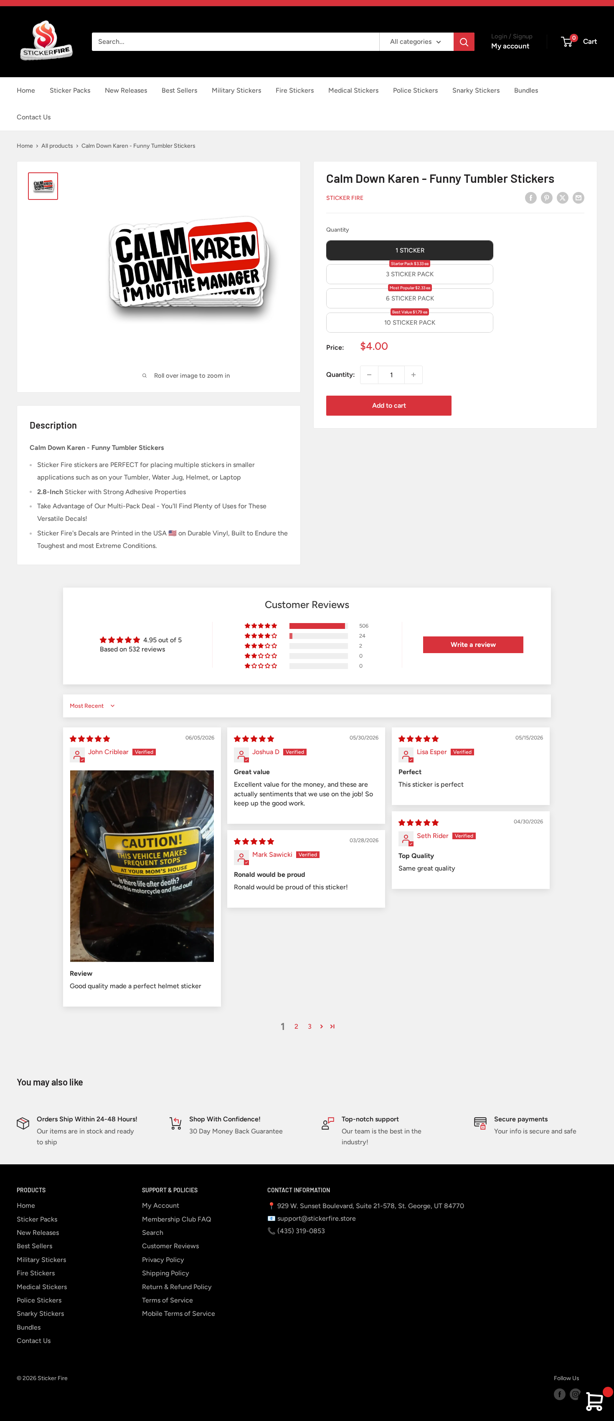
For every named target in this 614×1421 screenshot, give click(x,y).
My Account (160, 1205)
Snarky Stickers (476, 90)
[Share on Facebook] (531, 197)
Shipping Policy (165, 1273)
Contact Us (34, 117)
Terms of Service (167, 1300)
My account (510, 46)
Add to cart (389, 405)
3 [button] (310, 1026)
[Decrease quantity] (369, 375)
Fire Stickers (295, 90)
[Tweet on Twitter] (562, 197)
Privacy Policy (163, 1260)
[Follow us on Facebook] (560, 1394)
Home (26, 90)
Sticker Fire (344, 197)
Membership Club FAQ (176, 1219)
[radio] (409, 250)
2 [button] (296, 1026)
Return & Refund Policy (177, 1287)
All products (57, 145)
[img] (90, 739)
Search (152, 1233)
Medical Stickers (353, 90)
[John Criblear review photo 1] (142, 866)
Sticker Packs (70, 90)
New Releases (126, 90)
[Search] (464, 42)
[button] (261, 626)
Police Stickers (415, 90)
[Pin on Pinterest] (547, 197)
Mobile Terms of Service (178, 1314)
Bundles (526, 90)
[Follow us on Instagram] (575, 1394)
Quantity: (340, 375)
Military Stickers (236, 90)
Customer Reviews (170, 1246)
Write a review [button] (473, 645)
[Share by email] (578, 197)
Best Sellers (179, 90)
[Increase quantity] (413, 375)
